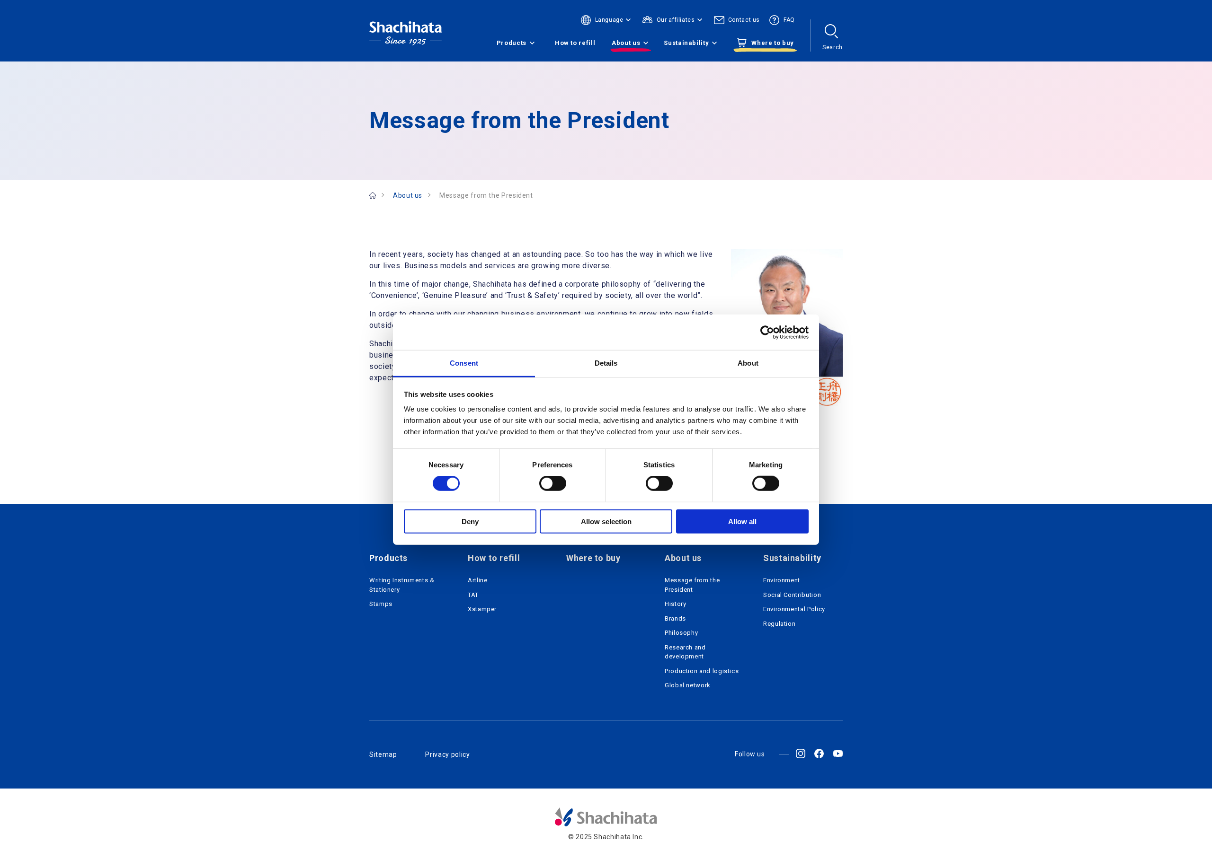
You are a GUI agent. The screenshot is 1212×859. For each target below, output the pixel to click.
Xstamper (482, 609)
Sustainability (686, 42)
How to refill (575, 42)
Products (511, 42)
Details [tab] (606, 363)
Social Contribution (792, 594)
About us (626, 42)
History (675, 603)
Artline (477, 580)
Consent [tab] (464, 363)
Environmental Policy (794, 609)
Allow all (742, 521)
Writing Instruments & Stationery (401, 585)
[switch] (552, 483)
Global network (688, 685)
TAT (473, 594)
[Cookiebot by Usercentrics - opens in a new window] (767, 332)
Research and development (685, 652)
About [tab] (748, 363)
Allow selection (606, 521)
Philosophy (681, 632)
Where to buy (593, 558)
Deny (470, 521)
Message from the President (692, 585)
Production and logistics (702, 671)
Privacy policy (447, 754)
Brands (675, 618)
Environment (781, 580)
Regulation (779, 623)
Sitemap (383, 754)
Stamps (380, 603)
